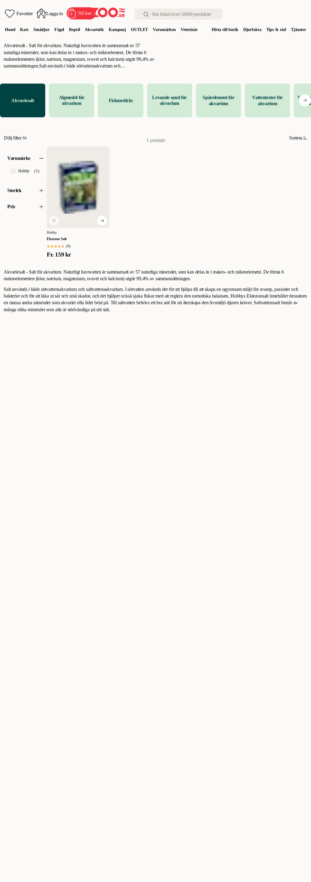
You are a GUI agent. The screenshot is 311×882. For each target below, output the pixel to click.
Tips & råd (276, 29)
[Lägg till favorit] (54, 221)
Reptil (74, 29)
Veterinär (189, 29)
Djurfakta (252, 29)
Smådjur (41, 29)
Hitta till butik (225, 29)
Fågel (59, 29)
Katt (24, 29)
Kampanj (117, 29)
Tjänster (298, 29)
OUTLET (139, 29)
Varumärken (164, 29)
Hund (10, 29)
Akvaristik (94, 29)
